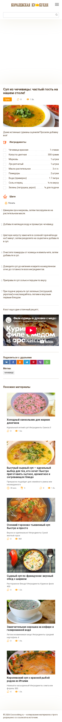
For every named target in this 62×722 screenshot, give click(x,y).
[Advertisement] (31, 52)
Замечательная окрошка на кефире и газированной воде (30, 628)
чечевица (8, 372)
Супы (7, 99)
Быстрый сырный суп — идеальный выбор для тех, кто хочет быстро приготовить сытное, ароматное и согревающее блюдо (29, 472)
